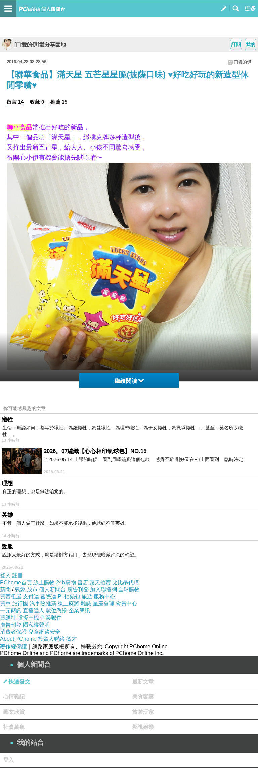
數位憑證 (56, 610)
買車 (5, 603)
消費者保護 (13, 632)
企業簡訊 (79, 610)
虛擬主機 (28, 618)
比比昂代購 (125, 582)
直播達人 (33, 610)
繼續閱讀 (126, 381)
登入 (5, 575)
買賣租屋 (11, 596)
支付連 (31, 596)
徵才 (71, 639)
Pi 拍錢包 (69, 596)
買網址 (8, 618)
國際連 (48, 596)
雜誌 (86, 603)
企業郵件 (51, 618)
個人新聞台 (52, 589)
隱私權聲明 (36, 625)
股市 (32, 589)
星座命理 (103, 603)
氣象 (20, 589)
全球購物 (129, 589)
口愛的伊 (242, 62)
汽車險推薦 (43, 603)
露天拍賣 (100, 582)
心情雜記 (14, 696)
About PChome (18, 639)
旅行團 (20, 603)
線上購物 (44, 582)
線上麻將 (68, 603)
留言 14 (15, 102)
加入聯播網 (103, 589)
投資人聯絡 (51, 639)
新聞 (5, 589)
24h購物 (66, 582)
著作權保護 (13, 646)
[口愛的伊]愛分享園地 (40, 44)
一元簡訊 (11, 610)
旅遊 (87, 596)
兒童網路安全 (44, 632)
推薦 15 (58, 102)
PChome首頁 (16, 582)
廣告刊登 (78, 589)
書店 (82, 582)
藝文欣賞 (14, 712)
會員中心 (126, 603)
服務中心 (104, 596)
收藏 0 (37, 102)
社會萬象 (14, 727)
